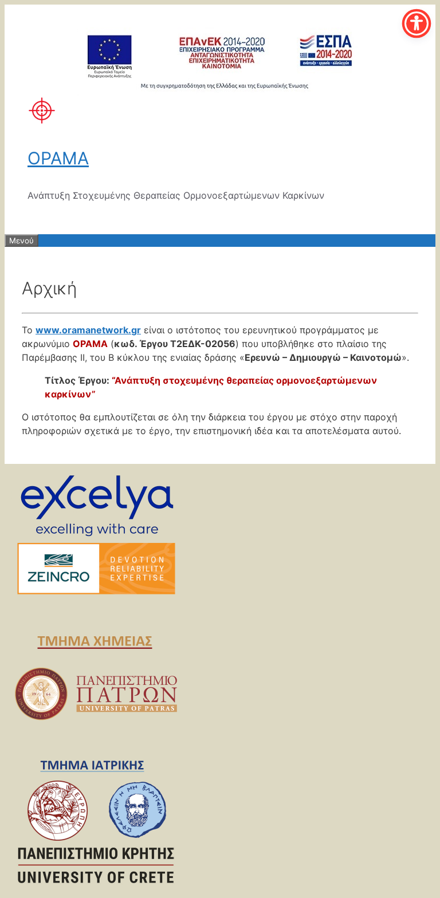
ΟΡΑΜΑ (58, 158)
